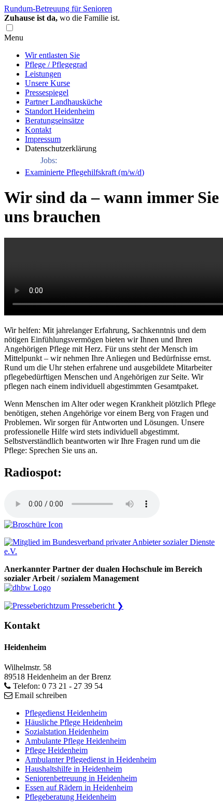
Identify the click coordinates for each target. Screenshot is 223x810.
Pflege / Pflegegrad (56, 64)
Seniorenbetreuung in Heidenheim (81, 778)
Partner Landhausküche (63, 101)
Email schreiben (41, 695)
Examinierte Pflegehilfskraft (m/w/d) (84, 172)
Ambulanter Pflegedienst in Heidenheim (90, 759)
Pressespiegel (46, 92)
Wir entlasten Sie (52, 55)
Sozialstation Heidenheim (66, 731)
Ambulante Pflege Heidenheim (75, 740)
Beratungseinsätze (54, 120)
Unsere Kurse (47, 83)
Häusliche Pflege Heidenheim (73, 722)
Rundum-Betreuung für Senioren (58, 8)
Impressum (43, 139)
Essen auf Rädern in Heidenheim (79, 787)
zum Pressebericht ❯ (89, 605)
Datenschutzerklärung (60, 148)
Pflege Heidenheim (56, 750)
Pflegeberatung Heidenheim (70, 796)
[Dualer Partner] (27, 587)
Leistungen (43, 73)
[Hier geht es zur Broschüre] (33, 524)
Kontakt (38, 129)
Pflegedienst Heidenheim (66, 712)
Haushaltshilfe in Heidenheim (73, 768)
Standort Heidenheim (59, 111)
